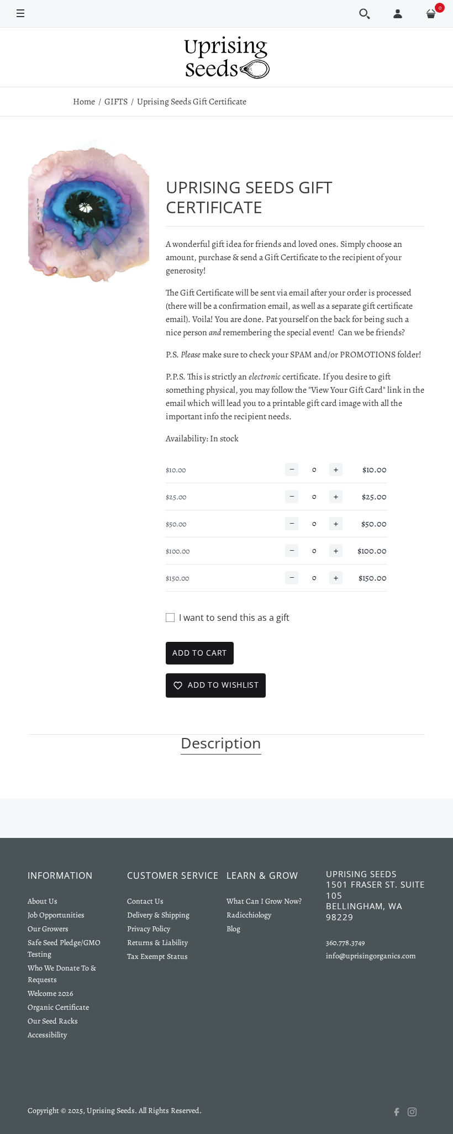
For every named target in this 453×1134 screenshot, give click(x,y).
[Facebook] (400, 1111)
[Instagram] (416, 1111)
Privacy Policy (148, 929)
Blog (233, 929)
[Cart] (430, 13)
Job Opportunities (56, 915)
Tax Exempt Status (157, 956)
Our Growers (48, 929)
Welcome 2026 (50, 993)
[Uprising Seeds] (226, 57)
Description (221, 743)
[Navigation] (20, 12)
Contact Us (145, 901)
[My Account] (397, 13)
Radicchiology (249, 915)
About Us (42, 901)
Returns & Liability (157, 942)
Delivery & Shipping (158, 915)
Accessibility (47, 1035)
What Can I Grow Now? (264, 901)
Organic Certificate (58, 1007)
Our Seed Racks (53, 1021)
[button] (365, 14)
